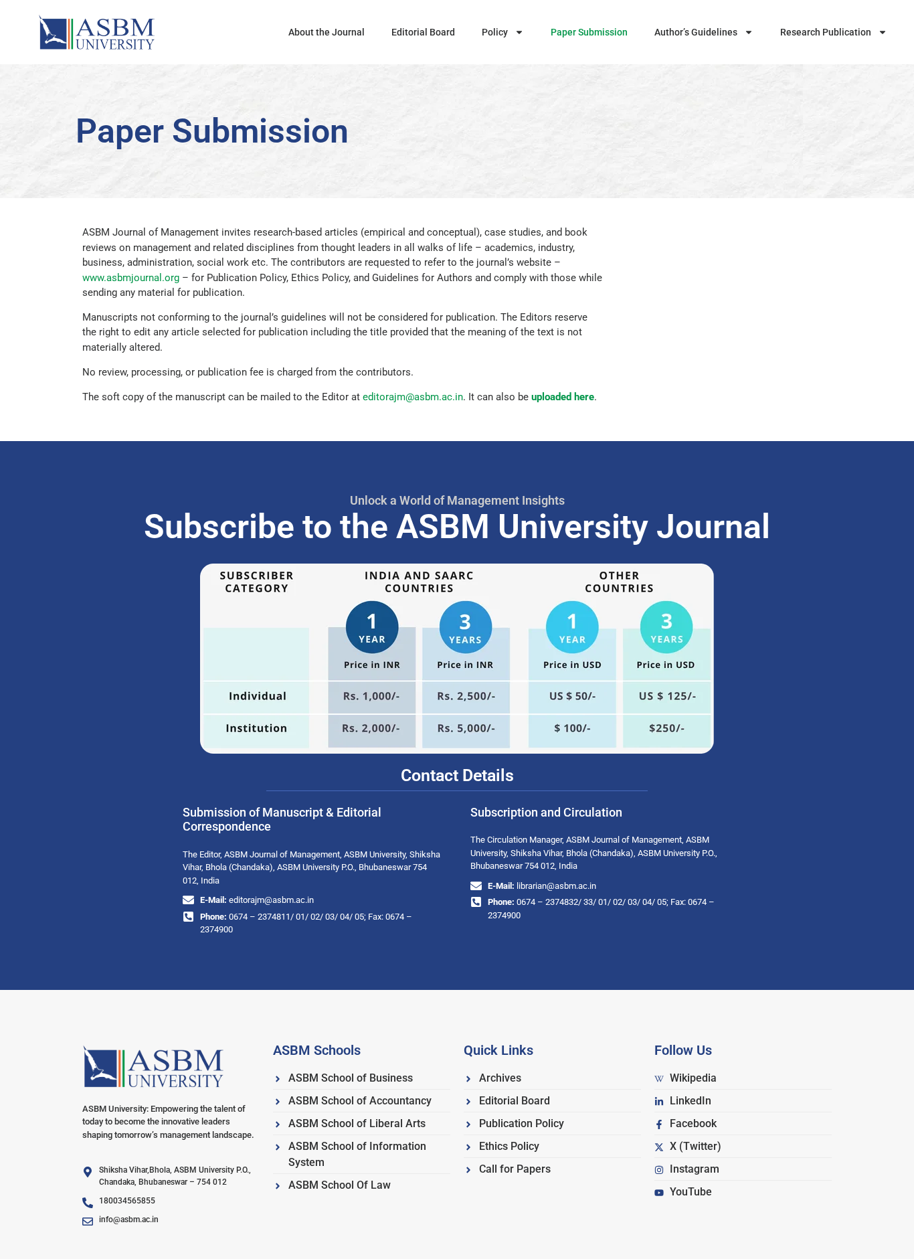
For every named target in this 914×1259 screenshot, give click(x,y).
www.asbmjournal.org (130, 278)
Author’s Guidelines (695, 32)
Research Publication (825, 32)
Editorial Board (423, 32)
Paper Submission (589, 32)
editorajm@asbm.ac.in (413, 397)
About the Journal (326, 32)
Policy (495, 32)
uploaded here (562, 397)
